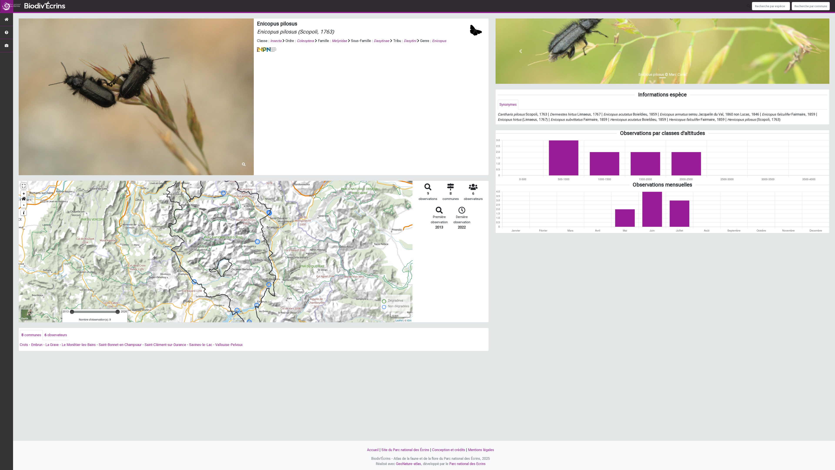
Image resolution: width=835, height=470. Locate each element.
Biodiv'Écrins (44, 6)
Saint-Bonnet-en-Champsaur (120, 345)
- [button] (24, 205)
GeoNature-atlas (408, 464)
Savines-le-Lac (200, 345)
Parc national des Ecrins (467, 464)
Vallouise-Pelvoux (229, 345)
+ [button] (24, 193)
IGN (409, 320)
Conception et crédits (448, 450)
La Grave (52, 345)
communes (31, 335)
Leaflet (399, 320)
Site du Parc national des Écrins (405, 450)
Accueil (373, 450)
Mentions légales (481, 450)
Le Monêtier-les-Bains (79, 345)
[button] (24, 199)
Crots (24, 345)
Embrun (36, 345)
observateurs (56, 335)
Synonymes (508, 104)
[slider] (72, 312)
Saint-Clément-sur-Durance (165, 345)
